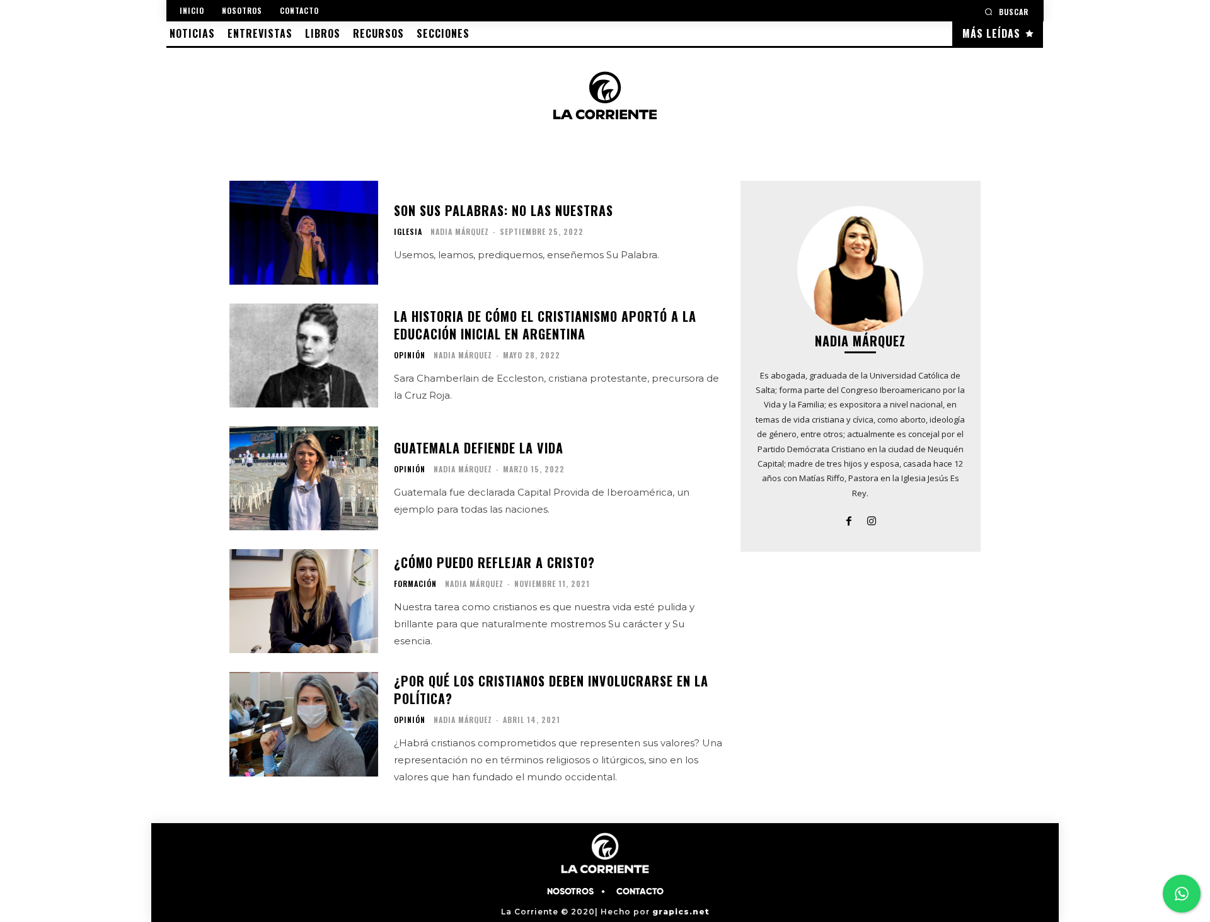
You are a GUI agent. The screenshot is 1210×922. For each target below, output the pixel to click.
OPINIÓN (409, 355)
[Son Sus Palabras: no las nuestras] (303, 233)
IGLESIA (408, 232)
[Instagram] (872, 519)
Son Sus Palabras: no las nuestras (503, 210)
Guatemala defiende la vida (478, 447)
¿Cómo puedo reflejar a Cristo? (494, 562)
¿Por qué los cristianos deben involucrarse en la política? (551, 689)
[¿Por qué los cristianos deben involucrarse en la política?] (303, 724)
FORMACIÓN (415, 584)
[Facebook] (849, 519)
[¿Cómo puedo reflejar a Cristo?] (303, 601)
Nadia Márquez (459, 231)
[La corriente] (605, 95)
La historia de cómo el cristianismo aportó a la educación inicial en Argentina (545, 325)
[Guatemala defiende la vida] (303, 478)
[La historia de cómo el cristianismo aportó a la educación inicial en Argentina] (303, 355)
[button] (1006, 12)
